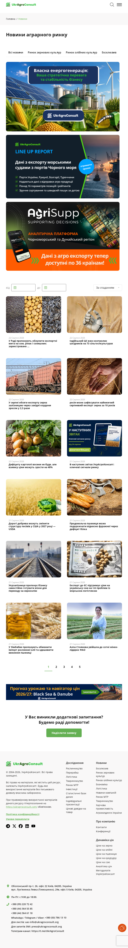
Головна (10, 18)
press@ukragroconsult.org (47, 926)
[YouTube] (33, 826)
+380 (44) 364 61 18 (21, 913)
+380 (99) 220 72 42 (21, 904)
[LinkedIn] (27, 826)
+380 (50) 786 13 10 (55, 917)
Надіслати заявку (64, 733)
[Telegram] (8, 826)
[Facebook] (21, 826)
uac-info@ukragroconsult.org (42, 922)
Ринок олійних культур (81, 52)
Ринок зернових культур (44, 52)
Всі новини (15, 52)
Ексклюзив (109, 52)
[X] (14, 826)
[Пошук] (112, 4)
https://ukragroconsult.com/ (21, 806)
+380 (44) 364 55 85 (21, 908)
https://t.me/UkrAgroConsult (48, 931)
